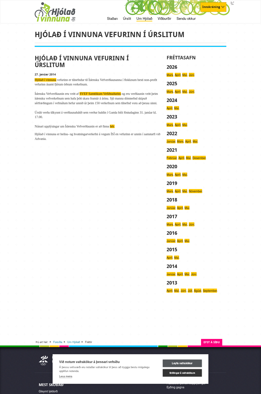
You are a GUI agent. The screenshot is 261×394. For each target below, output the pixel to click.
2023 (172, 117)
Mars (170, 75)
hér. (112, 126)
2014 (172, 266)
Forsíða (57, 342)
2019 (172, 183)
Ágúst (197, 291)
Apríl (178, 75)
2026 (172, 67)
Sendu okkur (186, 18)
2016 (172, 233)
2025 (172, 83)
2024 (172, 100)
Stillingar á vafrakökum (182, 373)
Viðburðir (164, 18)
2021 (172, 150)
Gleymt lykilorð (48, 391)
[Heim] (60, 14)
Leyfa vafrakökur (182, 363)
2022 (172, 133)
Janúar (171, 141)
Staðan (112, 18)
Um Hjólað (144, 18)
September (210, 291)
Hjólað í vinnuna (45, 80)
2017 (172, 216)
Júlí (190, 291)
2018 (172, 200)
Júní (191, 75)
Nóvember (195, 191)
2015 (172, 249)
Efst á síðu (211, 342)
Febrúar (172, 158)
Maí (184, 75)
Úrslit (127, 18)
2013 (172, 283)
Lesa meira (65, 376)
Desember (199, 158)
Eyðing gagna (175, 387)
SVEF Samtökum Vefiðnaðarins (100, 93)
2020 (172, 166)
